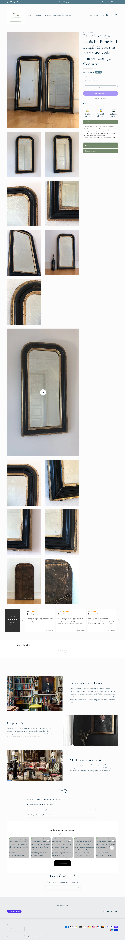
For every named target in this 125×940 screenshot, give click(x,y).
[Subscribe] (78, 888)
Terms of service (54, 936)
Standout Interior (15, 936)
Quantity (85, 76)
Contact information (65, 936)
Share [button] (86, 104)
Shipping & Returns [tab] (91, 151)
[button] (38, 15)
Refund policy (35, 936)
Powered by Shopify (25, 936)
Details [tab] (87, 146)
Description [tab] (88, 122)
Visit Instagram (62, 863)
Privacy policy (44, 936)
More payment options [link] (100, 98)
